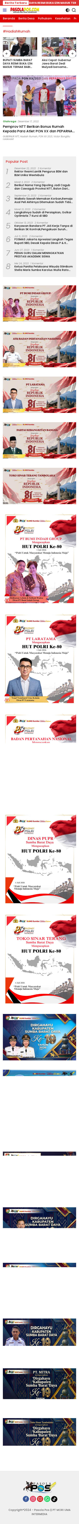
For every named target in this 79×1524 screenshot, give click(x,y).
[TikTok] (54, 1499)
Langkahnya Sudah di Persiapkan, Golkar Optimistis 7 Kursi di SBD (43, 214)
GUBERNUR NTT (11, 136)
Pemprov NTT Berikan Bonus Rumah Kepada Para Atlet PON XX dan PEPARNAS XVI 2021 (39, 131)
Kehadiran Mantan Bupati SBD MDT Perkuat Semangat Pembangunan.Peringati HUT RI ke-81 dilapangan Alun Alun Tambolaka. (59, 63)
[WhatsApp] (47, 1499)
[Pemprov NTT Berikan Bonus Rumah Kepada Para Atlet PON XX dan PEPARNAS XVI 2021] (39, 95)
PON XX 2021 (45, 136)
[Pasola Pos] (24, 10)
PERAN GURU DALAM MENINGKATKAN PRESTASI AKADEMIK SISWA (39, 254)
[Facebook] (26, 1499)
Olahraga (9, 121)
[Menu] (5, 10)
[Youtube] (40, 1499)
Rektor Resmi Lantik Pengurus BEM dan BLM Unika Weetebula (41, 173)
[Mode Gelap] (67, 10)
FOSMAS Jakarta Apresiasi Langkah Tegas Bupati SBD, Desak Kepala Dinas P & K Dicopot (43, 241)
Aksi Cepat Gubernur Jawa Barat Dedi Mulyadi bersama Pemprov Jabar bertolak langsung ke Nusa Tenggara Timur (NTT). (18, 63)
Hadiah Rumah (28, 136)
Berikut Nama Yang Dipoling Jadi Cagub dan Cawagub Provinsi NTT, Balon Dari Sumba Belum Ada (42, 186)
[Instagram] (33, 1499)
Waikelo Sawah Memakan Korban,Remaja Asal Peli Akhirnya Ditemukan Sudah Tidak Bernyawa (43, 200)
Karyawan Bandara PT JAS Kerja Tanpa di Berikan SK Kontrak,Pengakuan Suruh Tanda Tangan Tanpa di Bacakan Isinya (43, 227)
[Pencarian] (74, 10)
